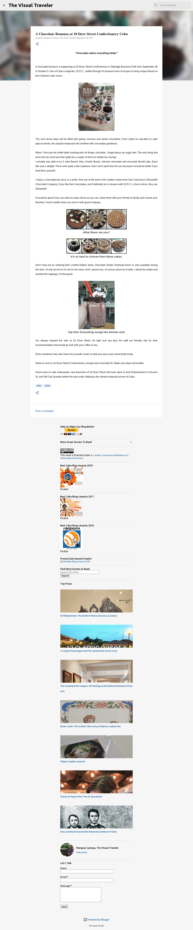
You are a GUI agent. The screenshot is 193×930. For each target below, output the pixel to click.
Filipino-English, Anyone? (72, 761)
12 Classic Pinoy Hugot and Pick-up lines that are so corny (88, 651)
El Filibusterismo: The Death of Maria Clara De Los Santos (88, 616)
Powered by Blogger (98, 919)
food (47, 386)
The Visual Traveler (30, 5)
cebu (39, 386)
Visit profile (81, 852)
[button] (37, 44)
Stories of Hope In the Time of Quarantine (81, 796)
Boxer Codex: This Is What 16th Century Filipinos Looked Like (90, 726)
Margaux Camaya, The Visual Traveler (97, 848)
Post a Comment (44, 411)
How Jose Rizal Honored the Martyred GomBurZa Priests (88, 832)
